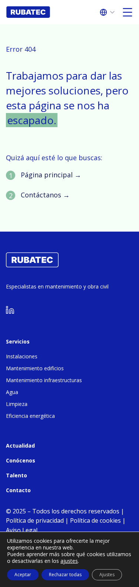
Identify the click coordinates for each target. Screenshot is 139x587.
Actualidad (20, 445)
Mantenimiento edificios (35, 368)
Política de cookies (95, 520)
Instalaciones (21, 356)
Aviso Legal (21, 530)
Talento (16, 475)
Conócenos (20, 460)
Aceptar (22, 574)
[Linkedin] (10, 311)
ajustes (69, 561)
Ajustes (107, 574)
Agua (12, 392)
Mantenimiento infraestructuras (44, 380)
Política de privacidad (35, 520)
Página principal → (51, 174)
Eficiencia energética (30, 415)
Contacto (18, 490)
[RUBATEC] (32, 265)
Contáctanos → (45, 194)
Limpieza (16, 403)
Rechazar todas (65, 574)
